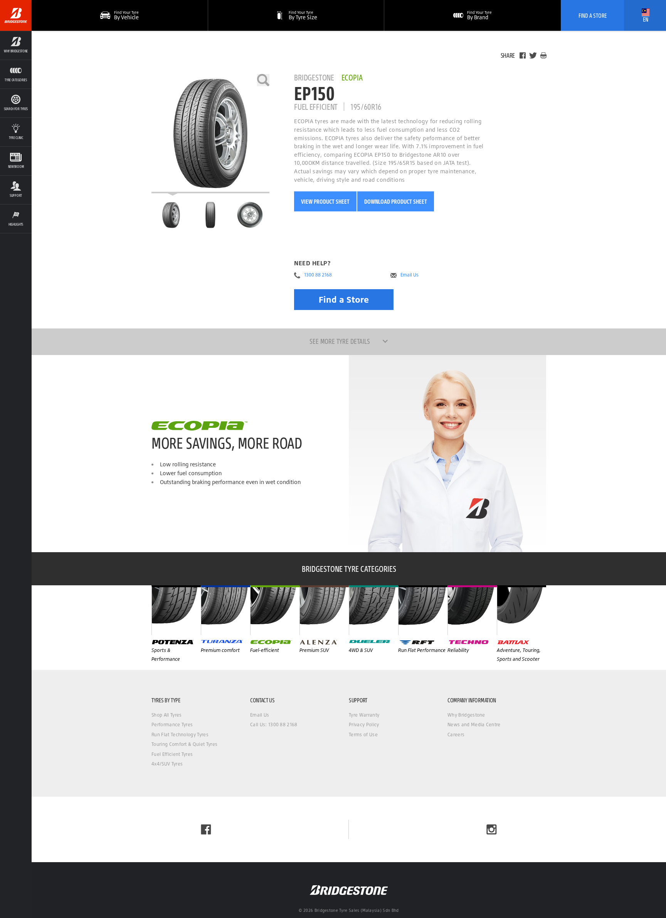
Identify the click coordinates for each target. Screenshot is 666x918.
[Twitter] (533, 55)
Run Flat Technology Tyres (180, 734)
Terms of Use (363, 734)
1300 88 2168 (318, 275)
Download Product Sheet (395, 201)
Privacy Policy (364, 724)
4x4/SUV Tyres (167, 764)
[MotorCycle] (521, 610)
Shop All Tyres (166, 715)
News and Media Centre (474, 724)
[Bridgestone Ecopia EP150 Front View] (210, 215)
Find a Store (344, 299)
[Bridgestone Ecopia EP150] (210, 133)
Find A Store (593, 15)
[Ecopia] (274, 610)
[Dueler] (373, 610)
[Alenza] (324, 610)
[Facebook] (523, 55)
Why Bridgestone (466, 715)
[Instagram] (491, 829)
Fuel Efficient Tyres (172, 754)
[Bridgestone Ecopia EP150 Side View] (250, 215)
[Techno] (472, 610)
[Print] (543, 55)
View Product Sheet (325, 201)
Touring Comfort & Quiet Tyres (184, 744)
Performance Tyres (172, 724)
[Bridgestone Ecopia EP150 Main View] (171, 215)
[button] (16, 45)
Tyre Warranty (364, 715)
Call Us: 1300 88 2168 (274, 724)
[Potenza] (176, 610)
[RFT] (422, 610)
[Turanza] (225, 610)
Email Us (409, 275)
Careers (455, 734)
